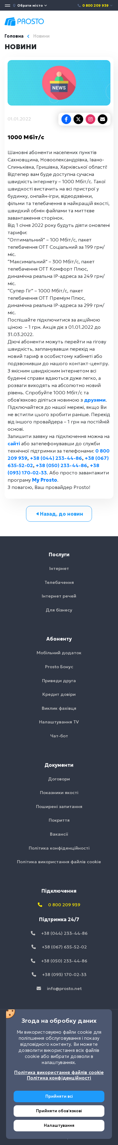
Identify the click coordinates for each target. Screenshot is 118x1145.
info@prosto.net (64, 988)
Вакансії (59, 834)
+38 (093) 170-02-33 (64, 974)
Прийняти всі (59, 1096)
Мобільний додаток (59, 652)
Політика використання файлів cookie (59, 861)
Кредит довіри (59, 694)
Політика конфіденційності (59, 848)
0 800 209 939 (95, 5)
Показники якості (59, 792)
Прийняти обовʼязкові (59, 1110)
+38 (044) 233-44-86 (56, 458)
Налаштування (59, 1125)
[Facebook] (66, 119)
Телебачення (59, 582)
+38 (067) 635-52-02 (64, 947)
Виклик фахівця (59, 708)
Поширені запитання (59, 806)
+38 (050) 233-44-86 (61, 465)
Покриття (59, 820)
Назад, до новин (61, 514)
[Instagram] (90, 119)
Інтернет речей (59, 596)
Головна (14, 36)
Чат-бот (59, 736)
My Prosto (44, 480)
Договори (59, 779)
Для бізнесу (59, 610)
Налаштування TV (59, 722)
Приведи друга (59, 680)
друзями (95, 400)
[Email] (102, 119)
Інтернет (59, 568)
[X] (78, 119)
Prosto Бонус (59, 666)
